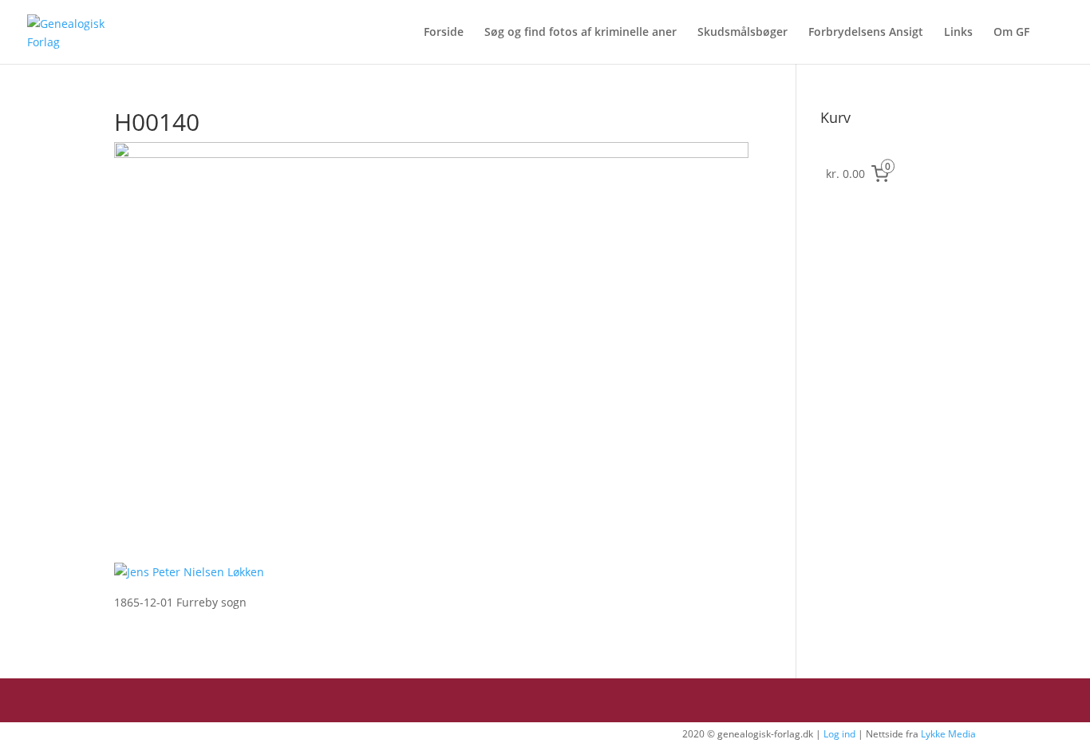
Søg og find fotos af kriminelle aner (580, 32)
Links (958, 32)
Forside (444, 32)
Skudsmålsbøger (742, 32)
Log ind (839, 734)
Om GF (1011, 32)
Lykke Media (948, 734)
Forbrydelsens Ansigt (865, 32)
